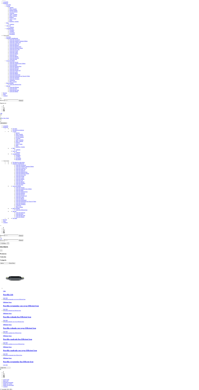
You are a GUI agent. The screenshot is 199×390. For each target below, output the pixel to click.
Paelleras (11, 17)
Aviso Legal (6, 379)
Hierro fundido (10, 83)
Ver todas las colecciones (18, 162)
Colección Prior (13, 59)
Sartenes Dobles (13, 10)
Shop (4, 94)
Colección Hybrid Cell (14, 70)
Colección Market (13, 56)
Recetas (5, 93)
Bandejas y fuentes (14, 21)
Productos (5, 3)
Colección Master (13, 73)
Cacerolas (11, 13)
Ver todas (8, 37)
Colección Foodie (13, 51)
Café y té (8, 25)
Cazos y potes (12, 18)
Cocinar (8, 6)
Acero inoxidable (10, 60)
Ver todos (8, 4)
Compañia (5, 2)
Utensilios (11, 30)
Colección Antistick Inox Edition (17, 63)
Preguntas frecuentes (8, 382)
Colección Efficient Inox (15, 66)
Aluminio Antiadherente (12, 38)
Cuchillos (11, 31)
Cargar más (3, 367)
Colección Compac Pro (15, 42)
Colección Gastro (13, 52)
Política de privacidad (8, 385)
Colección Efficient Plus (15, 46)
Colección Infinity (13, 53)
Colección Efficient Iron (15, 84)
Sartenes (11, 7)
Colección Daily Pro (14, 44)
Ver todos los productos (18, 130)
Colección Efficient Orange (16, 48)
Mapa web (5, 381)
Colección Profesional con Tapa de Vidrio (19, 76)
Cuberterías (12, 80)
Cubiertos (11, 24)
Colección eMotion (14, 67)
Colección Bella (13, 65)
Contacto (5, 95)
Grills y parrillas (13, 14)
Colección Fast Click (14, 49)
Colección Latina (13, 72)
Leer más (5, 298)
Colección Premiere (14, 58)
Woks (10, 20)
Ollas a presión (13, 9)
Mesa (7, 23)
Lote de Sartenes (13, 11)
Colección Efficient (14, 45)
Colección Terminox (14, 79)
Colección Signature (14, 77)
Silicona (8, 86)
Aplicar (2, 263)
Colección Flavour (13, 69)
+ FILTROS (3, 243)
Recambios (12, 34)
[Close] (0, 225)
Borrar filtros (12, 263)
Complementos (10, 28)
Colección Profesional (14, 74)
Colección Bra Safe (14, 90)
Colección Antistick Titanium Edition (18, 41)
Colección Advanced (14, 39)
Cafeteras (11, 27)
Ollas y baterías (13, 16)
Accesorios (12, 32)
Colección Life (13, 55)
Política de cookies (7, 383)
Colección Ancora (13, 62)
